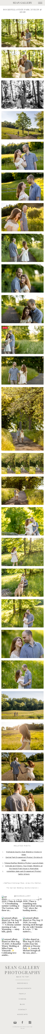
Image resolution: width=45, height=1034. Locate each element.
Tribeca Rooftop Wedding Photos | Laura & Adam (23, 863)
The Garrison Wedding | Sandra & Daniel (21, 888)
